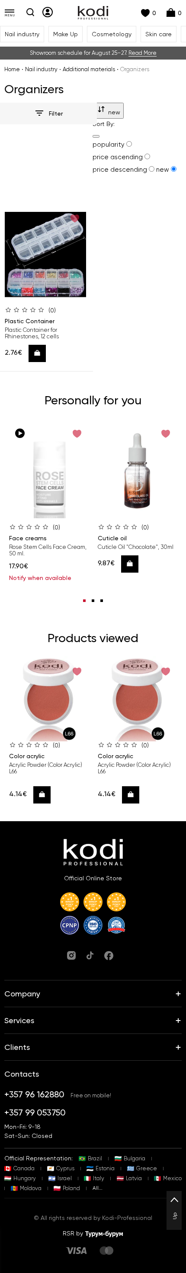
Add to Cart (40, 353)
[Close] (96, 136)
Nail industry (22, 34)
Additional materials (89, 69)
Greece (146, 1168)
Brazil (95, 1158)
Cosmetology (111, 34)
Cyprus (65, 1168)
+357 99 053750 (35, 1112)
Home (12, 69)
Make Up (65, 34)
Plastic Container (30, 321)
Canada (24, 1168)
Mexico (172, 1178)
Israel (65, 1178)
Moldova (31, 1188)
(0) (52, 310)
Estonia (105, 1168)
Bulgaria (134, 1158)
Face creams (28, 538)
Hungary (24, 1178)
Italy (98, 1178)
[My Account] (47, 12)
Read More (142, 53)
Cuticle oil (112, 538)
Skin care (158, 34)
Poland (71, 1188)
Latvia (134, 1178)
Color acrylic (27, 756)
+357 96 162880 (34, 1094)
